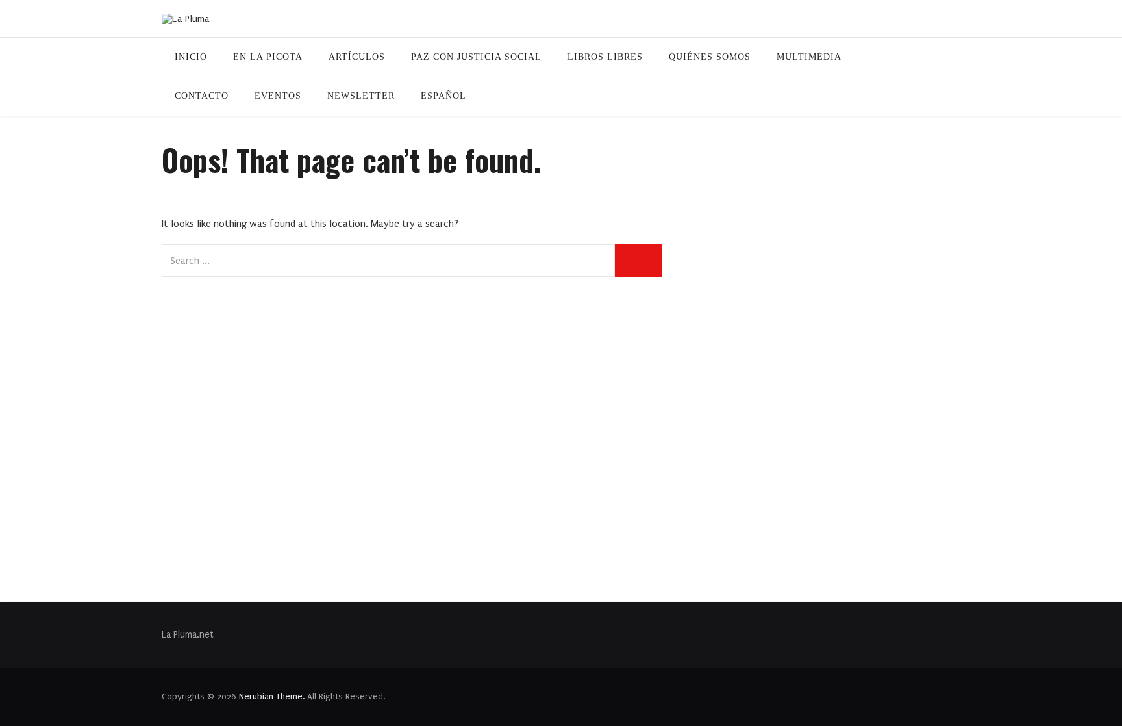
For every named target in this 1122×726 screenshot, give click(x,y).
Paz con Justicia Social (476, 57)
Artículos (357, 57)
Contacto (202, 96)
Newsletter (361, 96)
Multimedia (809, 57)
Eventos (278, 96)
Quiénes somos (710, 57)
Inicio (191, 57)
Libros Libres (605, 57)
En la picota (268, 57)
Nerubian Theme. (271, 696)
